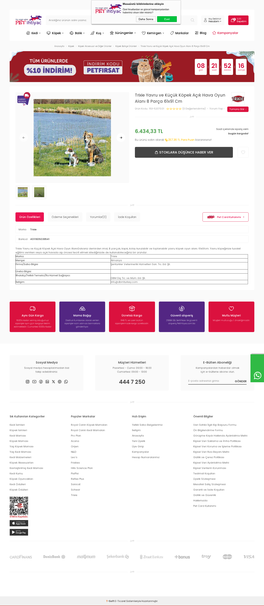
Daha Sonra (146, 19)
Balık (78, 33)
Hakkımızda (200, 500)
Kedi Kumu (16, 473)
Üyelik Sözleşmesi (204, 479)
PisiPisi (75, 473)
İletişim (136, 430)
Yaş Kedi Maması (20, 452)
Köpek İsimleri (18, 430)
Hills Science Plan (82, 468)
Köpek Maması (19, 441)
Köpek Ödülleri (19, 490)
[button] (23, 137)
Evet (167, 19)
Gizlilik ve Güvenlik (204, 495)
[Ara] (192, 20)
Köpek (56, 33)
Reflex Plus (77, 479)
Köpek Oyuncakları (21, 479)
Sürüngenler (124, 33)
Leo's (74, 457)
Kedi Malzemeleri (20, 457)
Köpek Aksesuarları (21, 462)
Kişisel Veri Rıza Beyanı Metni (211, 452)
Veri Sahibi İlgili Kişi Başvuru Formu (214, 425)
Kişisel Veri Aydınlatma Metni (211, 462)
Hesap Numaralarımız (145, 457)
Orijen (74, 446)
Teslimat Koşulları (204, 473)
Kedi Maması (18, 435)
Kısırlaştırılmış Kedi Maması (26, 468)
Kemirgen (154, 33)
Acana (75, 441)
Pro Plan (76, 435)
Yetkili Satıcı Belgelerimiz (147, 425)
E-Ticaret (120, 601)
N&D (73, 452)
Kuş (98, 33)
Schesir (75, 490)
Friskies (75, 462)
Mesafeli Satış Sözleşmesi (209, 484)
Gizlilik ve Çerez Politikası (208, 457)
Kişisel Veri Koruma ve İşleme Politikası (217, 446)
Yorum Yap (216, 109)
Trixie (33, 229)
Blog (203, 33)
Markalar (182, 33)
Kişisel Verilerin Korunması (209, 468)
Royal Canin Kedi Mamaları (88, 430)
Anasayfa (138, 435)
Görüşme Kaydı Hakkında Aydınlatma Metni (220, 435)
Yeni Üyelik (138, 441)
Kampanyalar (227, 33)
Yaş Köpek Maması (21, 446)
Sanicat (75, 484)
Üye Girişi (138, 446)
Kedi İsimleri (17, 425)
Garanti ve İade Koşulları (208, 490)
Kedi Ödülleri (18, 484)
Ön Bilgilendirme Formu (208, 430)
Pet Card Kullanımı (229, 217)
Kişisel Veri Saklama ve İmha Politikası (217, 441)
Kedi (35, 33)
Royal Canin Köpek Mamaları (89, 425)
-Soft (110, 601)
